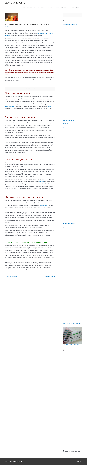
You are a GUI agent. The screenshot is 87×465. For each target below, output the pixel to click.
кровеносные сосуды (42, 33)
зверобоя (41, 181)
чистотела (18, 183)
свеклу (49, 106)
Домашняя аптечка (31, 7)
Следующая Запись (49, 276)
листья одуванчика (9, 106)
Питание (50, 7)
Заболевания (41, 7)
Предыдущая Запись (11, 276)
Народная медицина (74, 7)
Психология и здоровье (60, 7)
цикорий (22, 184)
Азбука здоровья (15, 2)
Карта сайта (22, 7)
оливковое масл (43, 205)
